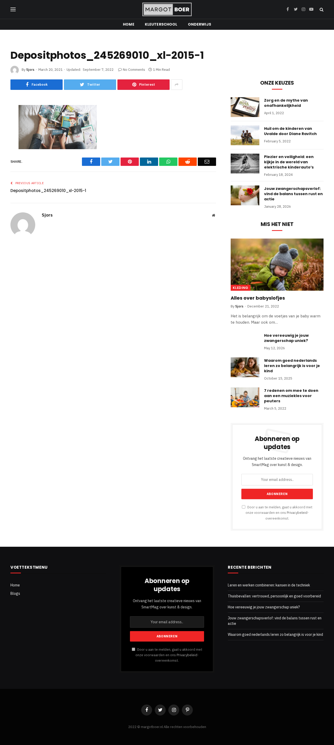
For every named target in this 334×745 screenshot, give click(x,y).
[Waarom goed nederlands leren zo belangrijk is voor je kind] (245, 367)
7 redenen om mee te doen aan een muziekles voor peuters (291, 396)
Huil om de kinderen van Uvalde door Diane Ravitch (290, 131)
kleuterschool (161, 24)
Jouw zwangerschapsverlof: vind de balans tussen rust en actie (293, 194)
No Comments (134, 69)
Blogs (15, 593)
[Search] (321, 9)
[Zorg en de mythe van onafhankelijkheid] (245, 107)
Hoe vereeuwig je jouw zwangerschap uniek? (286, 338)
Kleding (240, 287)
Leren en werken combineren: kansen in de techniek (269, 585)
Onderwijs (199, 24)
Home (128, 24)
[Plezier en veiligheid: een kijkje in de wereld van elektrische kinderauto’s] (245, 163)
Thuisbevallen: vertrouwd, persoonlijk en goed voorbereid (274, 596)
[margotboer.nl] (167, 9)
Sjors (30, 69)
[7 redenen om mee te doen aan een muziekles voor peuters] (245, 397)
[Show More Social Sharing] (176, 84)
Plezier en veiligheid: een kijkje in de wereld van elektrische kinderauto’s (289, 162)
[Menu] (13, 9)
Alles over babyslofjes (258, 298)
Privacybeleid (297, 512)
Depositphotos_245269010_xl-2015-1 (48, 190)
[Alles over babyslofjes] (277, 264)
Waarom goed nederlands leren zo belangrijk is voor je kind (292, 366)
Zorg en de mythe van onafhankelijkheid (286, 103)
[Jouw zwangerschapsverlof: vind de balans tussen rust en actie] (245, 195)
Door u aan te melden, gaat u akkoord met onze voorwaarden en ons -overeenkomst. (279, 512)
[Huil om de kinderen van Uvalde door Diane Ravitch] (245, 135)
